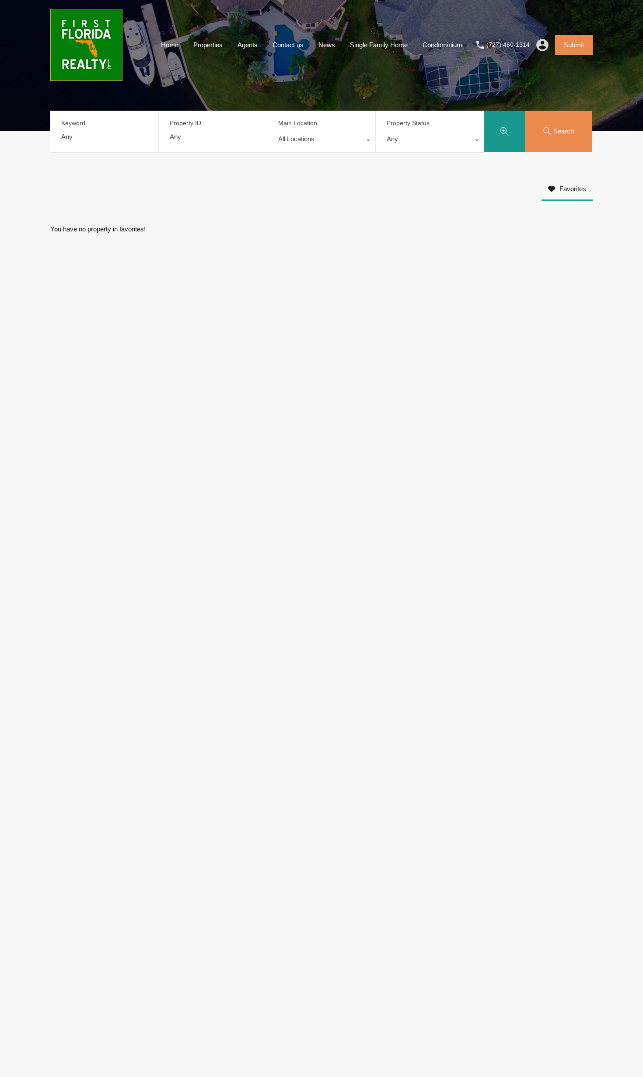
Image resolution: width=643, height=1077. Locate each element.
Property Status (408, 122)
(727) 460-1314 (508, 44)
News (326, 45)
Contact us (288, 45)
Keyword (73, 122)
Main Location (297, 122)
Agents (248, 45)
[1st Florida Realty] (86, 76)
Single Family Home (379, 45)
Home (169, 45)
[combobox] (321, 141)
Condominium (442, 45)
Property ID (185, 122)
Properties (208, 45)
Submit (574, 45)
